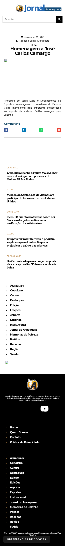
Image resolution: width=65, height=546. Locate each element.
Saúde (10, 190)
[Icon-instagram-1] (32, 409)
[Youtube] (44, 409)
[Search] (59, 19)
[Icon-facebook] (20, 409)
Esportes (12, 168)
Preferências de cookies (26, 539)
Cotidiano (13, 212)
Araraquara (14, 256)
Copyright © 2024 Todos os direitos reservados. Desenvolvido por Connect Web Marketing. (32, 534)
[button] (5, 9)
